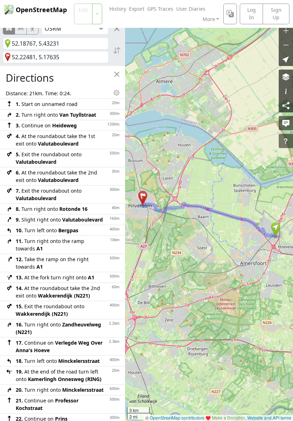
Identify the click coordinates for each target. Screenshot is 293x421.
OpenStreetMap (41, 9)
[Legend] (286, 91)
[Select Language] (230, 14)
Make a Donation (228, 418)
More (209, 19)
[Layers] (286, 77)
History (117, 8)
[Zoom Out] (286, 44)
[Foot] (32, 28)
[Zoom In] (286, 30)
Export (136, 8)
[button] (275, 229)
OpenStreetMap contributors (177, 418)
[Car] (9, 28)
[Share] (286, 105)
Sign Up (276, 13)
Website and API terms (269, 418)
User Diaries (190, 8)
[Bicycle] (21, 28)
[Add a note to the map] (286, 123)
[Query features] (286, 141)
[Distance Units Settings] (116, 92)
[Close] (116, 28)
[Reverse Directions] (116, 50)
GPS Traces (160, 8)
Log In (251, 13)
